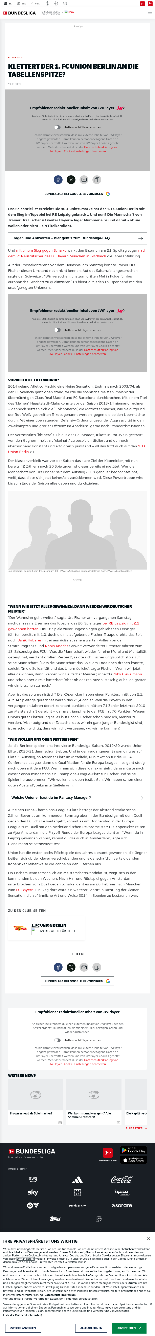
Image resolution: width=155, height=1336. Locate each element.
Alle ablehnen (91, 1328)
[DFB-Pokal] (47, 3)
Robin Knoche (57, 646)
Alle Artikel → (136, 1128)
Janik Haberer (29, 640)
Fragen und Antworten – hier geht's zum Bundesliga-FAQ (61, 238)
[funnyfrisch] (100, 1218)
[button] (150, 13)
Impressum (68, 1295)
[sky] (33, 1192)
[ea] (33, 1205)
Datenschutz (52, 1295)
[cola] (122, 1179)
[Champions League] (56, 3)
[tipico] (122, 1192)
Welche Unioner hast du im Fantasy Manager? (51, 798)
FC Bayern (25, 890)
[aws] (33, 1180)
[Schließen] (148, 1238)
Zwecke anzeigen (23, 1328)
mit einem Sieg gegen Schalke (41, 251)
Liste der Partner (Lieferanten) (22, 1315)
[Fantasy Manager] (150, 3)
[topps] (55, 1218)
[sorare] (122, 1205)
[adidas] (77, 1179)
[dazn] (77, 1192)
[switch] (57, 127)
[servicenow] (77, 1205)
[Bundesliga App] (142, 3)
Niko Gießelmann (127, 674)
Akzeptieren (126, 1328)
